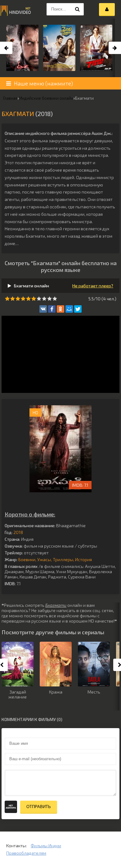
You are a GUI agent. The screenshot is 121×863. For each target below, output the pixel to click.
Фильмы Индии (46, 845)
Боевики (26, 559)
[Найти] (77, 9)
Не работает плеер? (92, 285)
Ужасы (44, 559)
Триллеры (63, 559)
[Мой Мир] (69, 309)
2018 (18, 532)
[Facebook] (52, 309)
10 (54, 298)
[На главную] (15, 9)
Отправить (38, 806)
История (83, 559)
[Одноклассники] (60, 309)
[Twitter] (78, 309)
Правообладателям (26, 853)
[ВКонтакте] (43, 309)
